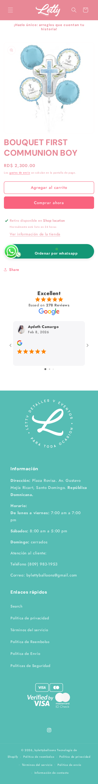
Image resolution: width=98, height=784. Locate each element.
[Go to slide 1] (45, 369)
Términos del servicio (29, 630)
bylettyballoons (45, 750)
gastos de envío (19, 173)
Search (16, 606)
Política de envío (69, 765)
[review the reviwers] (19, 344)
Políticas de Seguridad (30, 665)
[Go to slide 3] (53, 369)
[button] (10, 10)
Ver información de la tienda (35, 234)
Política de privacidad (29, 618)
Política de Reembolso (30, 641)
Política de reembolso (38, 757)
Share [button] (14, 269)
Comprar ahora (49, 203)
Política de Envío (25, 653)
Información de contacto (51, 773)
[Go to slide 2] (49, 369)
